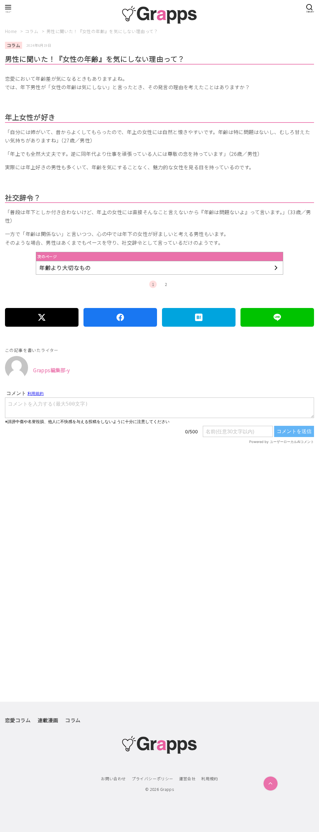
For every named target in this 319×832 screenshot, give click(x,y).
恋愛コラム (18, 720)
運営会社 (187, 779)
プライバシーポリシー (153, 779)
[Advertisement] (159, 528)
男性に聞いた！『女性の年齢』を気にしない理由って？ (102, 31)
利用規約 (209, 779)
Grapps (167, 789)
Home (11, 31)
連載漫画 (48, 720)
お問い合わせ (113, 779)
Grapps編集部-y (51, 370)
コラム (32, 31)
